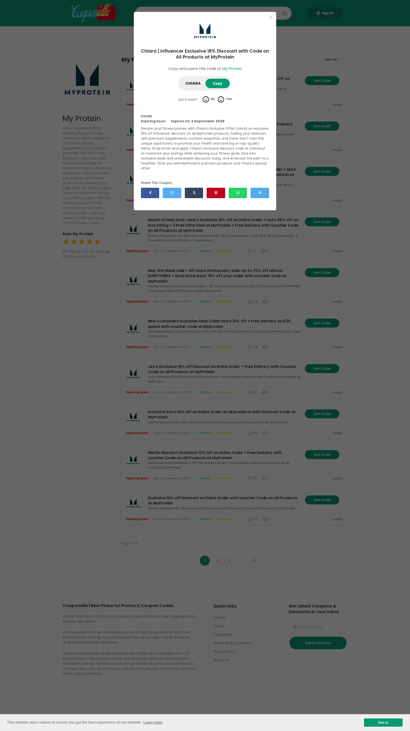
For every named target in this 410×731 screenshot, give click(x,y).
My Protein (232, 68)
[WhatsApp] (238, 193)
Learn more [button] (153, 722)
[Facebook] (150, 193)
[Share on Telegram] (260, 193)
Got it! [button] (383, 722)
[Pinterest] (216, 193)
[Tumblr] (194, 193)
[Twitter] (172, 193)
